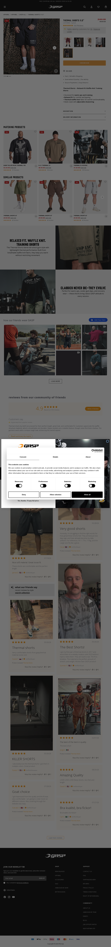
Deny (24, 495)
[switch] (43, 485)
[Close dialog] (107, 441)
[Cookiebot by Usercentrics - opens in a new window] (93, 450)
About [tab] (88, 457)
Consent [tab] (23, 457)
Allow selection (55, 495)
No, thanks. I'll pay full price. (28, 501)
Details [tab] (55, 457)
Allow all (87, 495)
